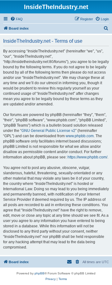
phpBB (39, 273)
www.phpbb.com (80, 136)
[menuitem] (16, 19)
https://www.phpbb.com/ (87, 157)
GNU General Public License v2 (48, 130)
